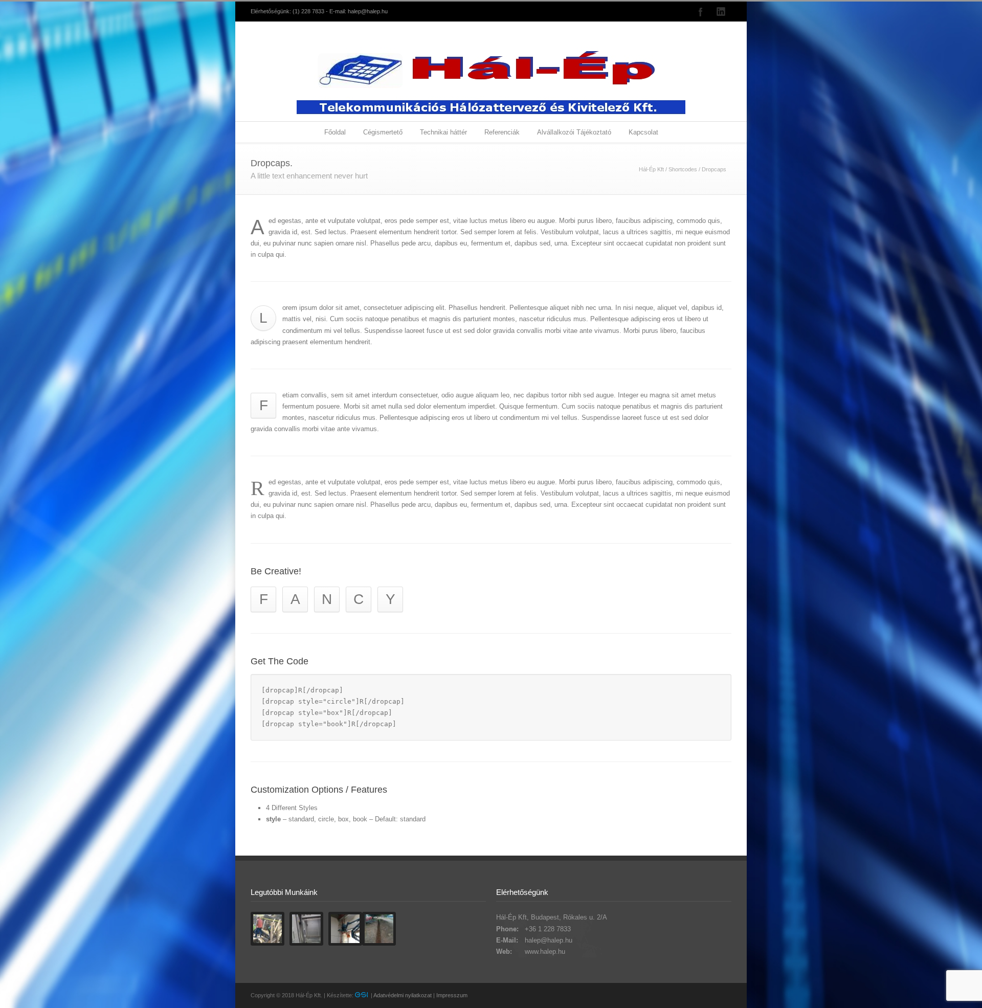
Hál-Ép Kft (651, 169)
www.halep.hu (545, 951)
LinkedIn (721, 12)
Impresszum (451, 995)
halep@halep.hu (368, 11)
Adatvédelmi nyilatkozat (402, 995)
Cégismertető (383, 132)
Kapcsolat (643, 132)
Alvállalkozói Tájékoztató (574, 132)
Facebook (700, 12)
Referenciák (502, 132)
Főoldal (335, 132)
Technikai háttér (443, 132)
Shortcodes (682, 169)
